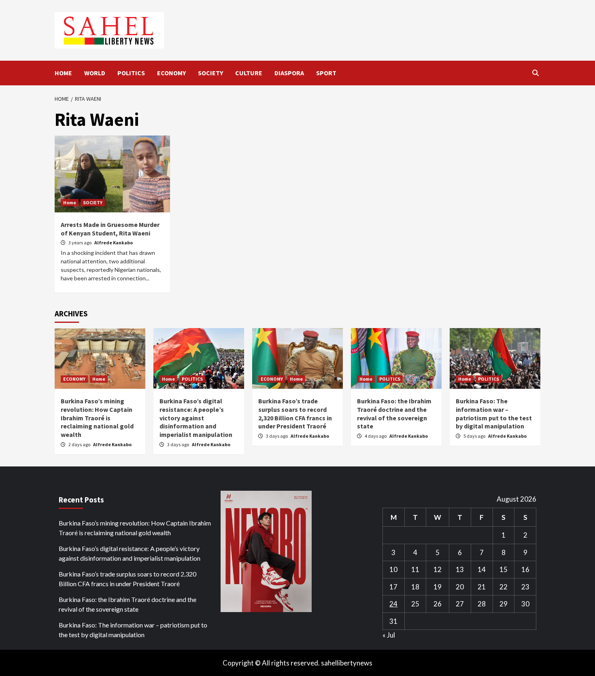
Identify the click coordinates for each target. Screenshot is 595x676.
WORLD (94, 73)
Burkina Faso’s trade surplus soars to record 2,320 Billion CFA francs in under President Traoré (295, 413)
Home (69, 202)
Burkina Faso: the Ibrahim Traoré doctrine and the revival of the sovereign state (394, 413)
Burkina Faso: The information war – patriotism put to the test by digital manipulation (494, 413)
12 (438, 569)
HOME (63, 73)
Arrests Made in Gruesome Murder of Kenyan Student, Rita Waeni (110, 228)
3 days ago (178, 444)
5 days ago (474, 436)
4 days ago (376, 436)
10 (393, 569)
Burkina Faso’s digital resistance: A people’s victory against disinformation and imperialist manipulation (195, 418)
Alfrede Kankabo (113, 242)
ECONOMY (171, 73)
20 (460, 587)
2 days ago (79, 444)
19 (438, 587)
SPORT (326, 73)
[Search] (535, 73)
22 (503, 587)
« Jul (388, 635)
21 (482, 587)
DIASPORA (289, 73)
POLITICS (131, 73)
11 (415, 569)
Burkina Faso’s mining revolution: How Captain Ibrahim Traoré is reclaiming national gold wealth (97, 418)
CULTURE (248, 73)
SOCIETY (210, 73)
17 (393, 587)
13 (460, 569)
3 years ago (80, 242)
